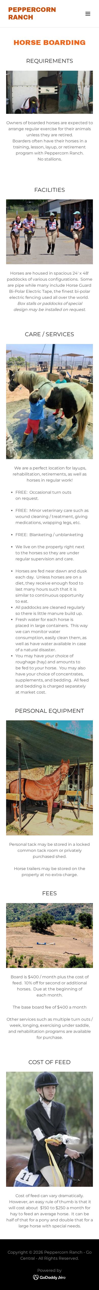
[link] (36, 18)
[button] (88, 14)
